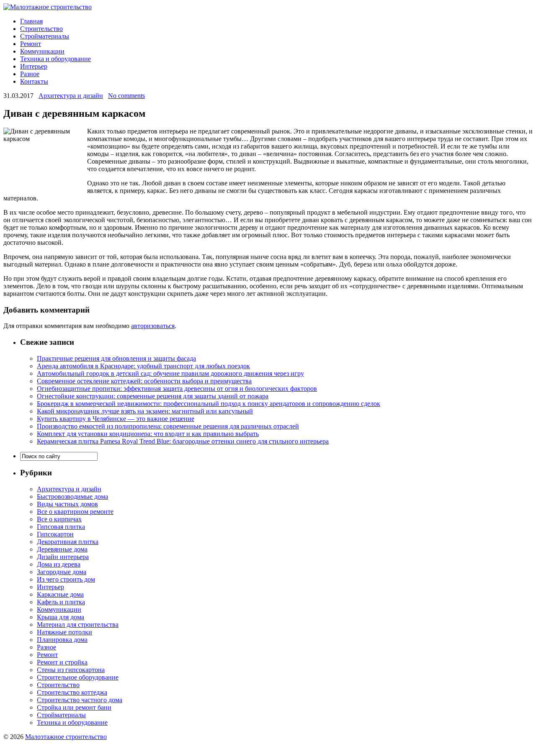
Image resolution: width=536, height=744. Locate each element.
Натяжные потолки (64, 632)
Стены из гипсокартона (71, 669)
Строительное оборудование (78, 677)
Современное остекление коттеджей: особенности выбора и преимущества (144, 381)
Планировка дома (62, 639)
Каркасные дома (60, 594)
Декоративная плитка (67, 541)
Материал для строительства (78, 624)
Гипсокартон (55, 534)
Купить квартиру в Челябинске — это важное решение (115, 418)
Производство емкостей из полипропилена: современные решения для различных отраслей (168, 426)
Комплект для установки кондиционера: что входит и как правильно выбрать (148, 433)
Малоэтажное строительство (66, 736)
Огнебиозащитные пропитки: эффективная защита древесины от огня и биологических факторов (177, 388)
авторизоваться (153, 325)
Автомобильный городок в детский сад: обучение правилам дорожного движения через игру (170, 373)
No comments (126, 95)
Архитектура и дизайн (71, 95)
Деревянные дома (62, 549)
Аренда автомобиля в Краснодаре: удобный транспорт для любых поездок (143, 365)
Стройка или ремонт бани (74, 707)
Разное (29, 73)
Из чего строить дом (66, 579)
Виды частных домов (67, 504)
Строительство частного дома (79, 699)
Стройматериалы (44, 36)
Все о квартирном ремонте (75, 511)
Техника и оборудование (55, 58)
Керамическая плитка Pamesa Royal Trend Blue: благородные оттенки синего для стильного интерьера (183, 441)
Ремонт (30, 43)
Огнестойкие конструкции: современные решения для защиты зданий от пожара (152, 396)
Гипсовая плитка (61, 526)
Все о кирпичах (59, 519)
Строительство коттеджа (72, 692)
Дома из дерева (58, 564)
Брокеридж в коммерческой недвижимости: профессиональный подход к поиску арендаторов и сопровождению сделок (208, 403)
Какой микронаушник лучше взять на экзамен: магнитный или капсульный (145, 411)
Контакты (34, 81)
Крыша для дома (60, 617)
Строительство (41, 28)
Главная (31, 21)
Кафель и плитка (61, 601)
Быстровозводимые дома (72, 496)
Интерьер (33, 66)
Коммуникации (42, 51)
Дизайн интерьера (63, 556)
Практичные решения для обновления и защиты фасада (116, 358)
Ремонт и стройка (62, 662)
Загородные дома (61, 571)
